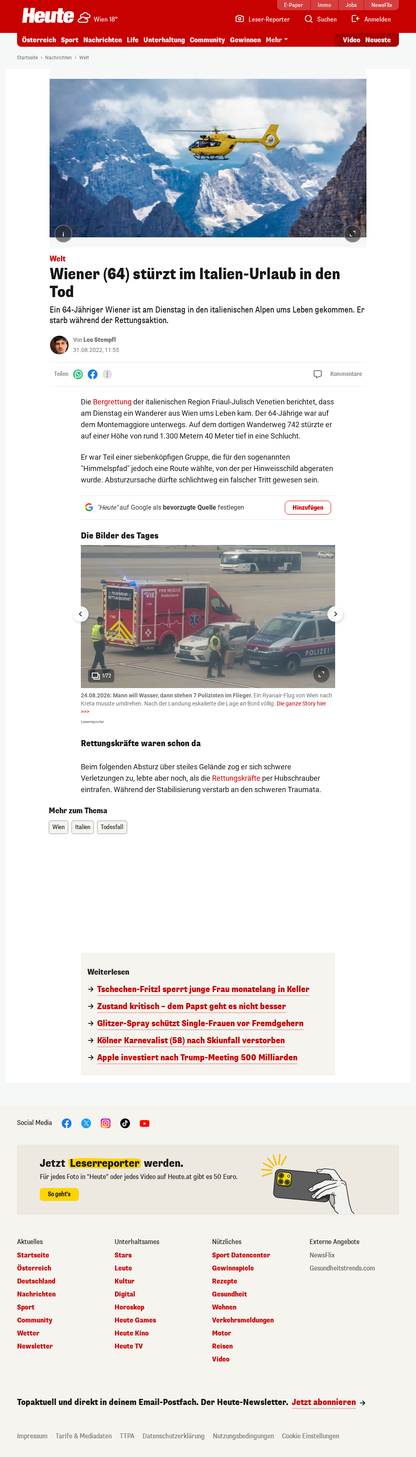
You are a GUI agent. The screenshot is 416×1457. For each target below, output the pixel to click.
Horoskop (129, 1307)
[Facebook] (93, 374)
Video (351, 40)
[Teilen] (107, 374)
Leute (123, 1268)
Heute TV (129, 1346)
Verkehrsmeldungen (243, 1320)
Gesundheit (229, 1294)
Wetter (28, 1333)
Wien (58, 827)
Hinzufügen (307, 508)
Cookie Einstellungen (310, 1436)
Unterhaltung (164, 40)
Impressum (32, 1436)
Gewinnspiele (233, 1268)
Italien (82, 827)
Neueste (378, 40)
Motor (221, 1333)
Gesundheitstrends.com (342, 1268)
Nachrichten (58, 58)
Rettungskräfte (236, 778)
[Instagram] (105, 1123)
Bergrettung (112, 401)
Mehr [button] (274, 40)
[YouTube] (145, 1123)
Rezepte (224, 1281)
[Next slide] (335, 614)
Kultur (124, 1281)
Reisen (222, 1346)
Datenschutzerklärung (174, 1436)
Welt (84, 58)
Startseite (27, 58)
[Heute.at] (48, 15)
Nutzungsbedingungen (243, 1436)
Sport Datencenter (241, 1255)
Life (133, 40)
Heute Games (135, 1320)
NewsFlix (322, 1255)
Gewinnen (245, 40)
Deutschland (36, 1281)
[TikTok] (125, 1123)
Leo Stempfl (99, 340)
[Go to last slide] (81, 614)
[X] (86, 1123)
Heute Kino (132, 1333)
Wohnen (224, 1307)
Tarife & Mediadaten (84, 1436)
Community (207, 40)
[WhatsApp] (78, 374)
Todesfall (112, 827)
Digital (125, 1294)
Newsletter (35, 1346)
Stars (123, 1255)
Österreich (39, 40)
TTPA (127, 1436)
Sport (69, 40)
